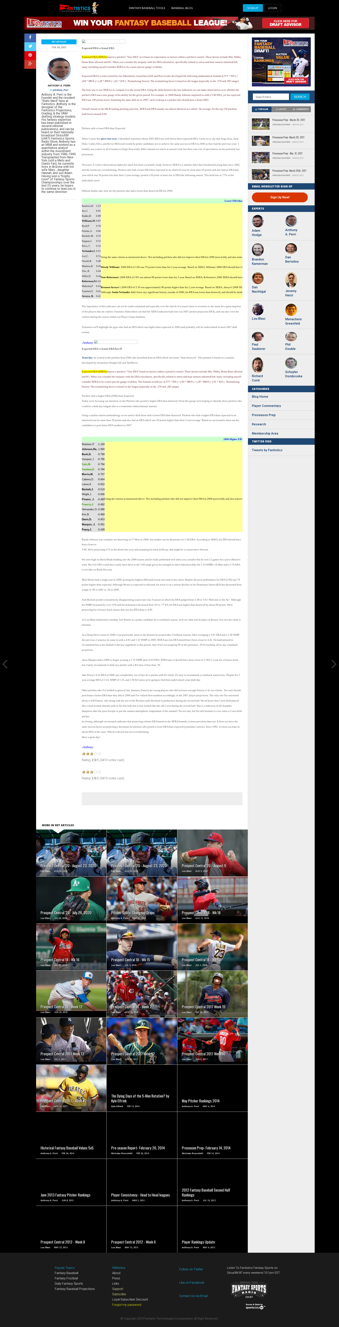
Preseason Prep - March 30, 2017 (288, 120)
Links (115, 1283)
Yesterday (87, 357)
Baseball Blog (182, 8)
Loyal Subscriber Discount (130, 1299)
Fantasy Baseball (66, 1273)
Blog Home (260, 396)
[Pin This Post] (30, 55)
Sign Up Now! (280, 197)
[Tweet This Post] (30, 46)
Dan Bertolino (292, 259)
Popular (263, 109)
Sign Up (252, 8)
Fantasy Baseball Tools (147, 8)
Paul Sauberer (258, 347)
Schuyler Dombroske (293, 374)
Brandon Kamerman (260, 262)
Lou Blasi (258, 318)
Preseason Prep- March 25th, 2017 (289, 170)
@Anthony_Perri (60, 90)
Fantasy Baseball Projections (75, 1289)
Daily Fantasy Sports (69, 1283)
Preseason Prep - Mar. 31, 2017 (287, 153)
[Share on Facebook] (30, 38)
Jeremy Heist (290, 293)
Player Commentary (266, 406)
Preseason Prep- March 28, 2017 (288, 137)
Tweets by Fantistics (267, 450)
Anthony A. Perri (59, 85)
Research (259, 424)
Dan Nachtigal (259, 289)
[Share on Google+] (30, 64)
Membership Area (265, 433)
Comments (302, 109)
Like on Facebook (191, 1282)
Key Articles (59, 42)
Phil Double (290, 347)
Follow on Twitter (191, 1269)
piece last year (109, 138)
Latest (282, 109)
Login (272, 8)
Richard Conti (257, 378)
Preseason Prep (264, 415)
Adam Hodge (257, 233)
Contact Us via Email (193, 1296)
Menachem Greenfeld (293, 321)
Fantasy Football (66, 1278)
